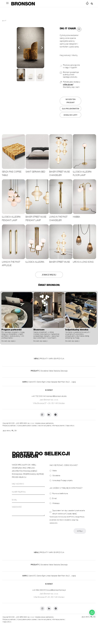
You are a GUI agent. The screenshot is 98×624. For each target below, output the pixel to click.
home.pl (62, 590)
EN (16, 430)
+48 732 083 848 (39, 396)
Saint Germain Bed (35, 171)
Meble (54, 471)
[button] (92, 3)
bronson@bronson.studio (56, 396)
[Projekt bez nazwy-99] (30, 47)
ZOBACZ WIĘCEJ (49, 275)
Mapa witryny (70, 425)
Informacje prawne (58, 425)
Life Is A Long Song (83, 262)
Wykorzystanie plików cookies (26, 425)
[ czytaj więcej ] (72, 514)
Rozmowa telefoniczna (60, 493)
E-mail (54, 498)
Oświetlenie (56, 475)
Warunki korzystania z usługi (67, 520)
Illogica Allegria (35, 262)
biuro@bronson (53, 590)
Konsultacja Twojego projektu (62, 480)
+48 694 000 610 (39, 590)
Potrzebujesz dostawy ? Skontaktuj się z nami (71, 84)
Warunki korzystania (44, 425)
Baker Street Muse (59, 262)
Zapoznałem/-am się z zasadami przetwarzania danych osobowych (68, 512)
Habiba (76, 216)
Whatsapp (56, 503)
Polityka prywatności (9, 425)
